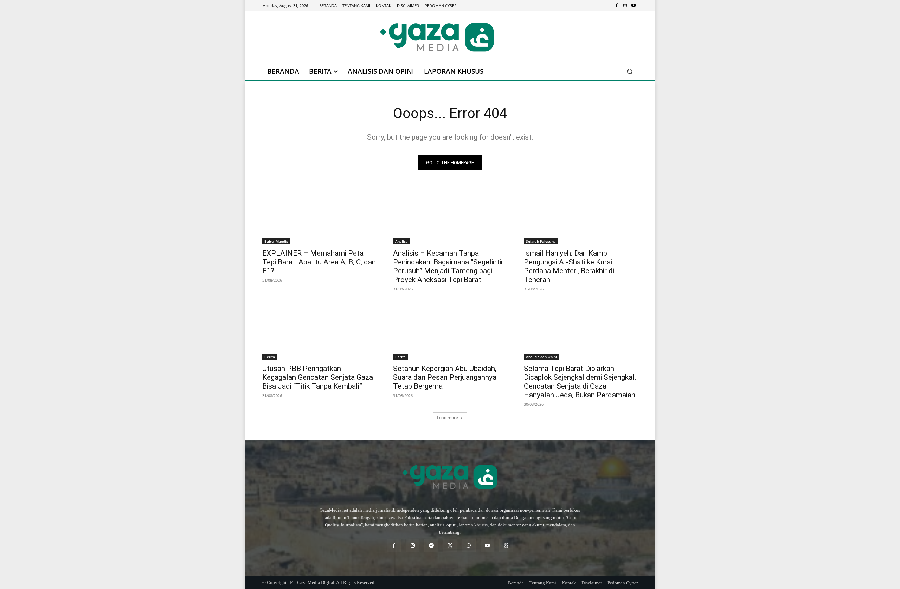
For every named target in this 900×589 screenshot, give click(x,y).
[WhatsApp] (469, 545)
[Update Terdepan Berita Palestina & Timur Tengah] (437, 37)
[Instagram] (625, 5)
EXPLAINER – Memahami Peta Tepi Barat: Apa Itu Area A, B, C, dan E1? (319, 262)
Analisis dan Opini (541, 356)
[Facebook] (616, 5)
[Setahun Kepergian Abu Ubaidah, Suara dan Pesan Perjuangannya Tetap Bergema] (450, 331)
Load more (447, 418)
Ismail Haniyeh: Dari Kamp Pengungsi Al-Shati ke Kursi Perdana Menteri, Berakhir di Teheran (569, 266)
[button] (629, 71)
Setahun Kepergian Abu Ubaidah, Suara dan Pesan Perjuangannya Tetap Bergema (444, 377)
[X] (450, 545)
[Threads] (506, 545)
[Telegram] (431, 545)
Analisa (401, 241)
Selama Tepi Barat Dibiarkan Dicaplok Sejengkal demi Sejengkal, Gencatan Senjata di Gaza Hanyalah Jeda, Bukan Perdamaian (580, 381)
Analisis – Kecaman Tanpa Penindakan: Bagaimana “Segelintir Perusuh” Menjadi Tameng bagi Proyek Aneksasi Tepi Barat (448, 266)
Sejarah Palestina (541, 241)
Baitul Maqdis (276, 241)
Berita (269, 356)
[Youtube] (633, 5)
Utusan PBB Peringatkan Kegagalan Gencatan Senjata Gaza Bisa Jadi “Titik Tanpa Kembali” (317, 377)
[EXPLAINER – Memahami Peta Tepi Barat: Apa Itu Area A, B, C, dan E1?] (319, 215)
